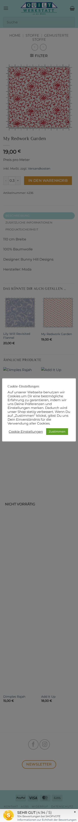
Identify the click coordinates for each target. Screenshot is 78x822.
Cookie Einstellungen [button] (26, 432)
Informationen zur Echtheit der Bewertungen (46, 819)
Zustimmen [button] (57, 431)
